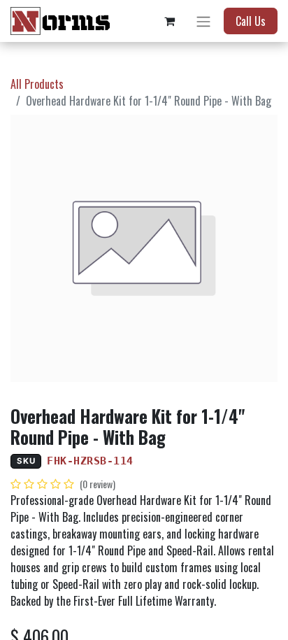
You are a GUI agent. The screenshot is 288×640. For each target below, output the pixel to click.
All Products (37, 84)
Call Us (251, 21)
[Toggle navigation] (203, 21)
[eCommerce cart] (169, 21)
